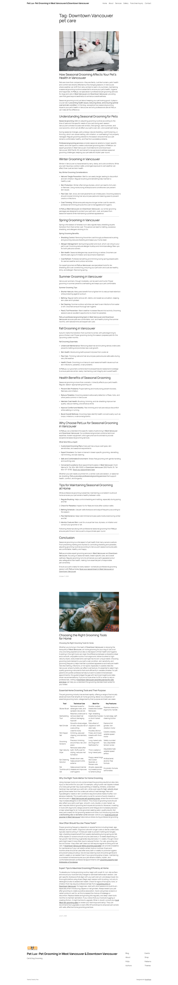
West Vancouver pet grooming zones (86, 798)
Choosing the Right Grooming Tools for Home (83, 636)
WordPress (148, 979)
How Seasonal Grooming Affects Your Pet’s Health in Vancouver (87, 76)
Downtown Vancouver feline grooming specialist (83, 846)
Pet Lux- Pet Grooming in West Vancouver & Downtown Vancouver (58, 3)
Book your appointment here (84, 469)
